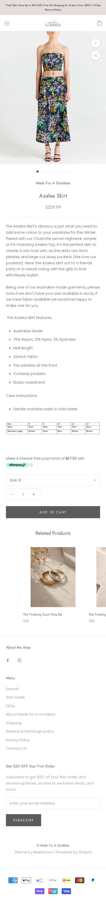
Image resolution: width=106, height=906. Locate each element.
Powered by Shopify (74, 852)
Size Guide (15, 697)
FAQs (10, 705)
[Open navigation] (6, 23)
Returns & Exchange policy (30, 731)
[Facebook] (8, 660)
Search (12, 688)
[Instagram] (19, 660)
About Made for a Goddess (30, 714)
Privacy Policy (18, 739)
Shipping (13, 722)
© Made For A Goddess (53, 845)
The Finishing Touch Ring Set (42, 614)
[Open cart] (99, 23)
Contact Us (16, 748)
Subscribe (23, 820)
